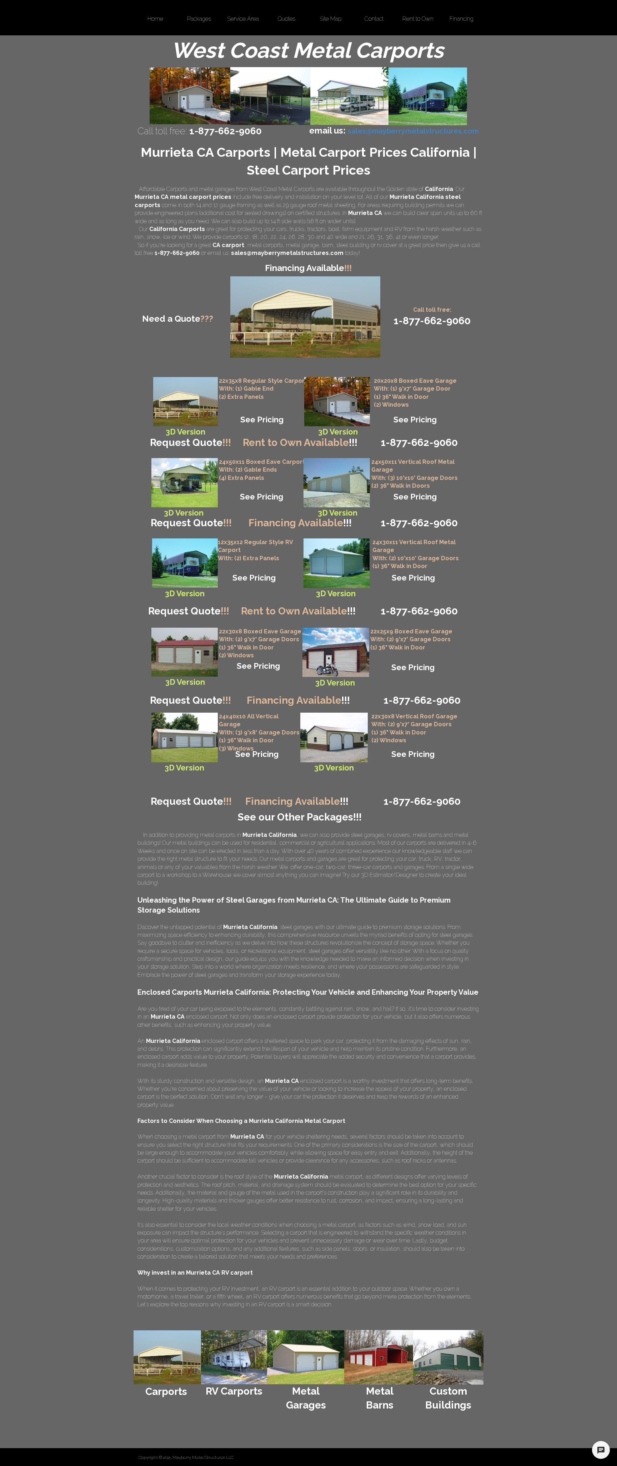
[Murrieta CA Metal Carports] (270, 96)
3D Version (184, 767)
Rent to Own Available (300, 442)
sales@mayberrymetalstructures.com (287, 253)
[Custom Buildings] (448, 1357)
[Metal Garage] (337, 401)
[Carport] (185, 401)
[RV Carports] (234, 1357)
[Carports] (167, 1357)
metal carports (265, 245)
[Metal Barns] (378, 1357)
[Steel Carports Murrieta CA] (349, 96)
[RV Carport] (185, 563)
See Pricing (262, 419)
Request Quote (190, 442)
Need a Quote (177, 318)
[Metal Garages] (306, 1357)
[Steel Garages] (184, 652)
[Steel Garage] (337, 563)
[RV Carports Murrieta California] (427, 96)
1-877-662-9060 (419, 611)
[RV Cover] (184, 482)
